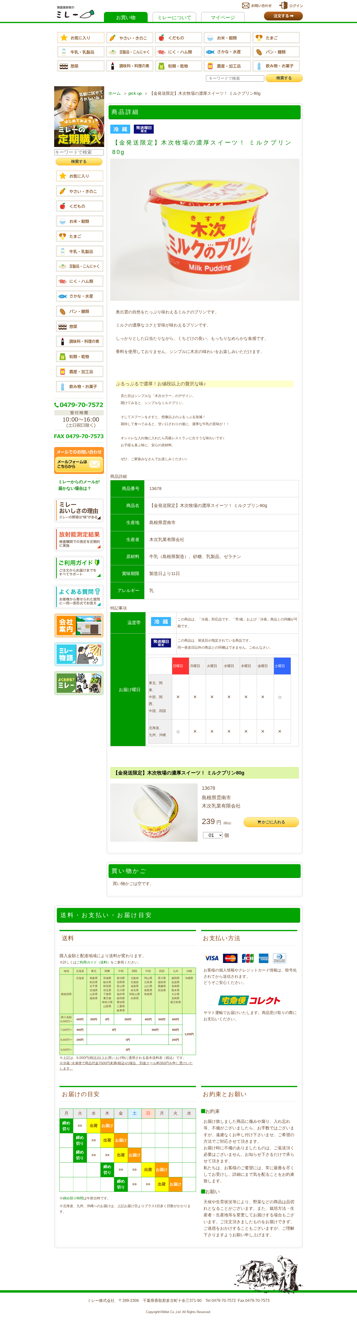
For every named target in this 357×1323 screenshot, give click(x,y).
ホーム (114, 93)
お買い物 (126, 17)
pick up (135, 93)
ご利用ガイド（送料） (93, 962)
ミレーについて (174, 17)
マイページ (223, 17)
